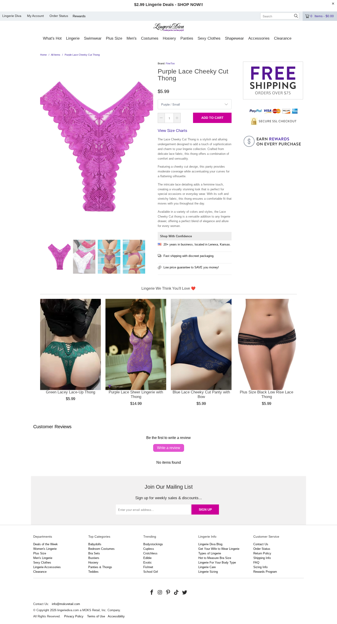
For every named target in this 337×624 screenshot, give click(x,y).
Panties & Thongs (100, 567)
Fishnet (148, 567)
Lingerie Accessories (47, 567)
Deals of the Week (45, 544)
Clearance (40, 571)
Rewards (79, 16)
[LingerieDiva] (168, 28)
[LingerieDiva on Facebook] (152, 593)
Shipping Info (262, 558)
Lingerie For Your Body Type (217, 562)
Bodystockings (153, 544)
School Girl (150, 571)
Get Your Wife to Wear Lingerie (218, 548)
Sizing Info (260, 567)
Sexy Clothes (42, 562)
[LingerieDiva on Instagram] (160, 593)
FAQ (256, 562)
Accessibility (116, 616)
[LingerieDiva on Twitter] (184, 593)
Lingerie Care (207, 567)
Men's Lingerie (42, 558)
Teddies (93, 571)
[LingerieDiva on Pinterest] (168, 593)
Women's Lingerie (45, 548)
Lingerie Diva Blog (210, 544)
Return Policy (262, 553)
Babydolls (94, 544)
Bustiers (93, 558)
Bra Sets (94, 553)
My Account (35, 16)
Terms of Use (96, 616)
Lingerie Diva (11, 16)
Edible (147, 558)
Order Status (59, 16)
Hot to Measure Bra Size (214, 558)
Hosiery (93, 562)
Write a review (168, 448)
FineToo (170, 63)
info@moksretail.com (66, 604)
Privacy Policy (73, 616)
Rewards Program (265, 571)
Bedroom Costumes (101, 548)
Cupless (148, 548)
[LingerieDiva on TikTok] (176, 593)
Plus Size (39, 553)
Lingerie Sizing (208, 571)
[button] (52, 39)
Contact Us (260, 544)
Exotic (147, 562)
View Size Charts (172, 130)
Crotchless (150, 553)
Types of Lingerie (209, 553)
